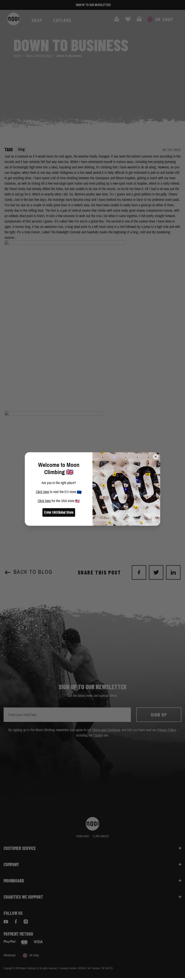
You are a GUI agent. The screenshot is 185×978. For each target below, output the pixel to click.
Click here (42, 492)
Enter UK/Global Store (58, 512)
